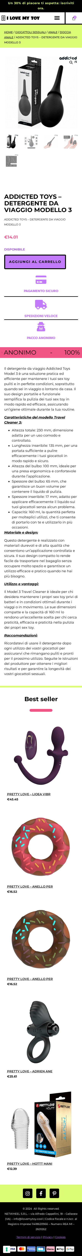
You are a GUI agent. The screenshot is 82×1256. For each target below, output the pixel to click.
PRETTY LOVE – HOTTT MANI (29, 1164)
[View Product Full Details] (41, 788)
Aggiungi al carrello (35, 262)
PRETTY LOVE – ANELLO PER (30, 886)
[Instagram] (27, 1193)
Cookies (60, 1237)
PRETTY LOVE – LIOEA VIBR (29, 794)
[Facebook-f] (41, 1193)
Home (8, 32)
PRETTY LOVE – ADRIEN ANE (29, 1071)
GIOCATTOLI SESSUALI (30, 32)
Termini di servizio (28, 1237)
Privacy (48, 1237)
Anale (52, 32)
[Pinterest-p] (54, 1193)
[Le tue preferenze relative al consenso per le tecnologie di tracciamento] (6, 1249)
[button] (57, 18)
